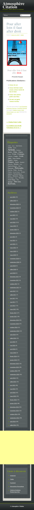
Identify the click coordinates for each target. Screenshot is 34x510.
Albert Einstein (19, 145)
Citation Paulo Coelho (14, 122)
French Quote (10, 112)
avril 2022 (13, 222)
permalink (9, 113)
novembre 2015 (14, 367)
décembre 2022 (14, 204)
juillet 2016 (13, 338)
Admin (22, 35)
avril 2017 (13, 305)
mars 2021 (13, 247)
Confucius (10, 156)
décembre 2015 (14, 363)
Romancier (15, 176)
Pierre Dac (10, 170)
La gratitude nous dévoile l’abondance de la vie (14, 127)
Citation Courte (17, 110)
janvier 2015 (13, 403)
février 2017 (13, 313)
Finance (11, 162)
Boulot (10, 152)
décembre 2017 (14, 276)
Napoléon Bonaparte (12, 166)
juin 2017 (12, 298)
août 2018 (13, 266)
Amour (14, 147)
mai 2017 (12, 302)
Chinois (20, 152)
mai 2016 (12, 345)
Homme (16, 164)
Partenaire (10, 168)
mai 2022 (12, 218)
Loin (18, 112)
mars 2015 (13, 396)
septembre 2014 (14, 418)
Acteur (9, 145)
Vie (17, 180)
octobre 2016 (13, 327)
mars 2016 (13, 352)
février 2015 (13, 399)
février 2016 (13, 356)
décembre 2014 (14, 407)
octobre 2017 (13, 284)
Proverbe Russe (18, 174)
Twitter (12, 479)
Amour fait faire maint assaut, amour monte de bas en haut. (16, 89)
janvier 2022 (13, 229)
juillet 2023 (13, 200)
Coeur (14, 154)
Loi (15, 112)
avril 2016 (13, 349)
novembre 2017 (14, 280)
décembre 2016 (14, 320)
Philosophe (19, 168)
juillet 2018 (13, 269)
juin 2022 (12, 215)
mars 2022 (13, 226)
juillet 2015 (13, 381)
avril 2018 (13, 273)
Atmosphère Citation (13, 5)
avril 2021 (13, 244)
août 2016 (13, 334)
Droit (22, 110)
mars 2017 (13, 309)
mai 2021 (12, 240)
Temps (16, 177)
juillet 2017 (13, 294)
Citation (9, 154)
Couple (16, 156)
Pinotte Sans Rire (15, 492)
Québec (10, 176)
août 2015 (13, 378)
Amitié (10, 148)
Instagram (13, 475)
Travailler (21, 178)
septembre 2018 (14, 262)
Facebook (13, 483)
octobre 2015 (13, 371)
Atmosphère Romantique (17, 486)
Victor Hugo (11, 180)
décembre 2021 (14, 233)
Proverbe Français (22, 108)
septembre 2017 (14, 287)
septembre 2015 (14, 374)
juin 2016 (12, 342)
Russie (21, 176)
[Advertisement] (17, 447)
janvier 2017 (13, 316)
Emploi (10, 160)
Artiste (11, 149)
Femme (15, 160)
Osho (19, 166)
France (17, 162)
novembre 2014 (14, 410)
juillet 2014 (13, 425)
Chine (15, 152)
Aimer (13, 145)
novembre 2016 (14, 323)
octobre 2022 (13, 211)
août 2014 (13, 421)
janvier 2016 (13, 360)
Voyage (10, 182)
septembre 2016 (14, 331)
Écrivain (11, 183)
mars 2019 (13, 255)
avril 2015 (13, 392)
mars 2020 (13, 251)
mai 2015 (12, 389)
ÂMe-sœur (17, 181)
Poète (15, 170)
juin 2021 (12, 237)
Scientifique (11, 178)
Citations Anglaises (15, 490)
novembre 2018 (14, 258)
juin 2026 (12, 197)
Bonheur (18, 150)
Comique (21, 154)
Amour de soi (13, 85)
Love (21, 164)
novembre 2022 (14, 208)
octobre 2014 (13, 414)
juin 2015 (12, 385)
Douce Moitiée (16, 158)
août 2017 (13, 291)
